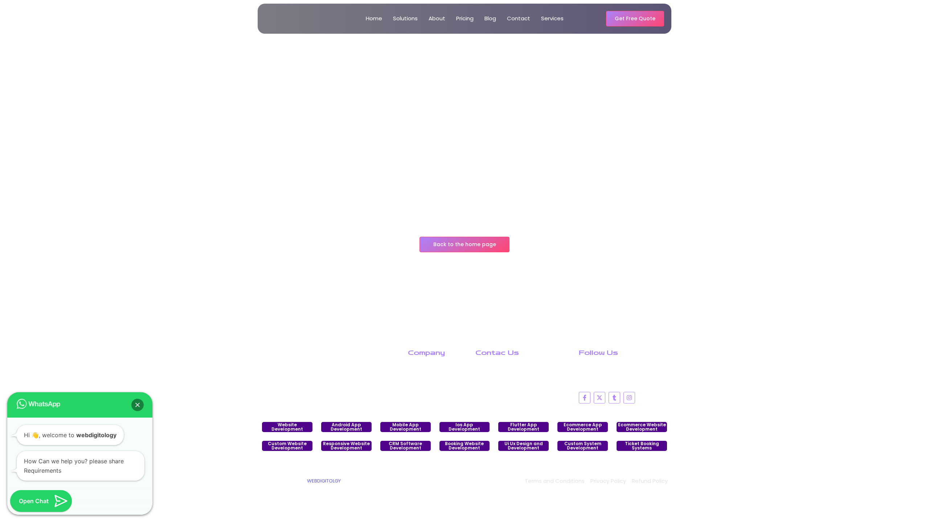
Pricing (465, 18)
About (437, 18)
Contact (518, 18)
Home (374, 18)
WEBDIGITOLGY (324, 480)
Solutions (405, 18)
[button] (137, 405)
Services (552, 18)
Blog (490, 18)
